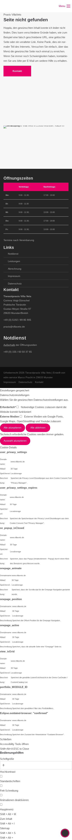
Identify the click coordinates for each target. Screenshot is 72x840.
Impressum (14, 276)
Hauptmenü (6, 809)
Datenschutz (15, 283)
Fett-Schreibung (9, 790)
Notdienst (13, 253)
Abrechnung (14, 268)
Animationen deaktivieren (14, 799)
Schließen (5, 739)
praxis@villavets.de (14, 326)
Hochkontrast (7, 771)
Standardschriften (10, 781)
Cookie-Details (8, 447)
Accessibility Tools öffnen (14, 744)
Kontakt (17, 71)
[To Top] (65, 833)
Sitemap (4, 828)
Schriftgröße (7, 758)
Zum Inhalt (6, 818)
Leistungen (14, 261)
